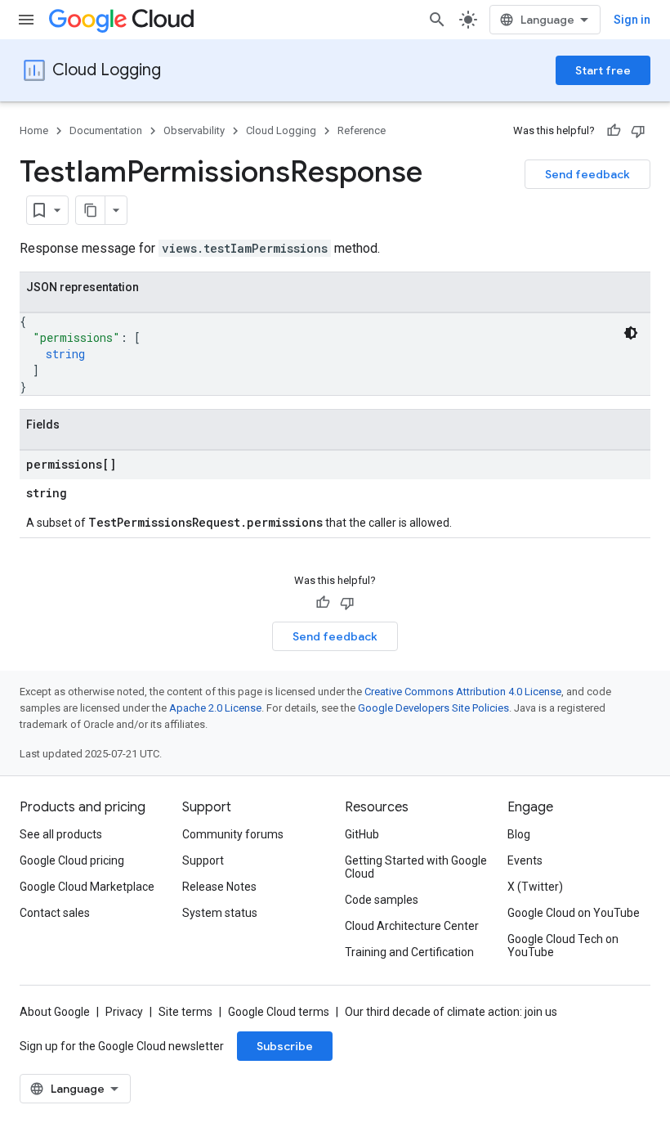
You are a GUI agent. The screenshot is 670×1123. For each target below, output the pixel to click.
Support (203, 860)
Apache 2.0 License (215, 708)
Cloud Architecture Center (412, 925)
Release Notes (219, 886)
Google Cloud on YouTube (573, 912)
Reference (361, 130)
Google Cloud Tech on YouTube (563, 945)
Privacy (124, 1011)
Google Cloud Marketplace (87, 886)
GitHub (362, 834)
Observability (194, 130)
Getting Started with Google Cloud (416, 867)
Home (34, 130)
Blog (518, 834)
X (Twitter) (535, 886)
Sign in (632, 19)
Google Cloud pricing (72, 860)
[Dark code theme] (631, 333)
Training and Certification (409, 952)
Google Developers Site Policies (433, 708)
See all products (61, 834)
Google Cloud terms (278, 1011)
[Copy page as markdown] (90, 210)
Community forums (233, 834)
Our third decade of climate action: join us (451, 1011)
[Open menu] (26, 19)
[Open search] (437, 19)
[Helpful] (613, 131)
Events (525, 860)
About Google (55, 1011)
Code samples (381, 899)
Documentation (105, 130)
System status (219, 912)
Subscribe (285, 1046)
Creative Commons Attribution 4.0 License (462, 691)
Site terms (185, 1011)
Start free (603, 70)
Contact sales (55, 912)
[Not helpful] (638, 131)
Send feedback (587, 174)
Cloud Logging (106, 70)
